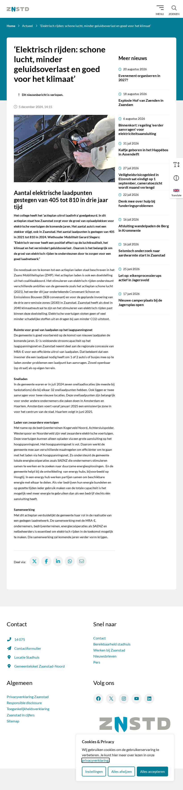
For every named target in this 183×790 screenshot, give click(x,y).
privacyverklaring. (95, 760)
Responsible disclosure (24, 703)
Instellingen (94, 771)
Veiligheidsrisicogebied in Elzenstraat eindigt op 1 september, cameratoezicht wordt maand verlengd (140, 181)
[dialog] (125, 757)
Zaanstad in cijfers (21, 715)
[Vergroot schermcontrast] (176, 178)
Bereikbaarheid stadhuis (112, 644)
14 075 (19, 639)
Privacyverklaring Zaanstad (28, 697)
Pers (96, 662)
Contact (99, 638)
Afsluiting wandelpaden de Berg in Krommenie (144, 228)
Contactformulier (27, 648)
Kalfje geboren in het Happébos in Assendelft (143, 152)
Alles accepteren (152, 771)
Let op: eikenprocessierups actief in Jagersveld (140, 277)
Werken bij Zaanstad (109, 650)
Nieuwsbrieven (104, 656)
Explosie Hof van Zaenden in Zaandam (141, 102)
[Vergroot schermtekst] (176, 164)
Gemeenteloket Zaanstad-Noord (39, 666)
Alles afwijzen (121, 771)
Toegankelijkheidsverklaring (28, 709)
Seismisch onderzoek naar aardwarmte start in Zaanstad (142, 252)
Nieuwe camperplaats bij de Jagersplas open (140, 302)
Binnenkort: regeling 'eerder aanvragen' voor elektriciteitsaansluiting (141, 129)
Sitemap (13, 721)
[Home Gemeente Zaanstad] (18, 9)
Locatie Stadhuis (27, 657)
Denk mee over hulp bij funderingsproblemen (137, 203)
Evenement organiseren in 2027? (139, 77)
